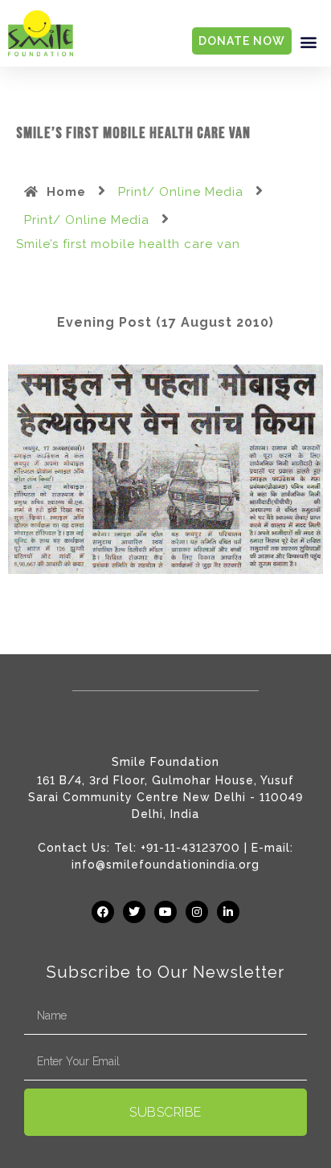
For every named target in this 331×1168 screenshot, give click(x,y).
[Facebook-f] (103, 912)
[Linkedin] (228, 912)
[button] (309, 41)
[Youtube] (165, 912)
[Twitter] (134, 912)
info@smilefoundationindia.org (165, 864)
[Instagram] (197, 912)
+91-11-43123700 (190, 847)
